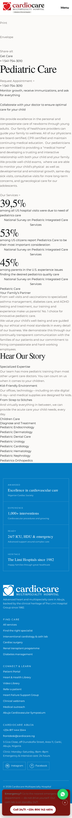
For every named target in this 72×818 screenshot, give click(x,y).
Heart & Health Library (17, 677)
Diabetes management (18, 654)
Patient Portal (11, 671)
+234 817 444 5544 (14, 729)
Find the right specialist (18, 630)
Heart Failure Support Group (21, 694)
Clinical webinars (14, 700)
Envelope (6, 37)
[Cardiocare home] (23, 7)
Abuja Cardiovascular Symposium (24, 712)
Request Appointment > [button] (17, 81)
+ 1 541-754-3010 (11, 61)
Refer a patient (12, 689)
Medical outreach (14, 706)
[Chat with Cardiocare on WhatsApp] (62, 794)
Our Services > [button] (10, 195)
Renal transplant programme (21, 648)
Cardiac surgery (13, 642)
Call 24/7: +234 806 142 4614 (33, 809)
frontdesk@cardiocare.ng (19, 735)
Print (3, 23)
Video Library (11, 683)
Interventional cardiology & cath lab (25, 636)
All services (10, 624)
